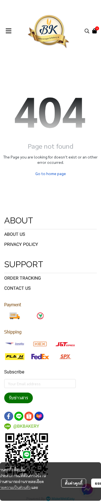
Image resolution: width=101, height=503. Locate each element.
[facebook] (8, 416)
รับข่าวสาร (18, 397)
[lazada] (39, 416)
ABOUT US (14, 234)
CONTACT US (17, 288)
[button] (87, 31)
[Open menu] (8, 31)
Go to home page (50, 173)
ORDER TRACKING (22, 278)
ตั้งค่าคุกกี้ (73, 483)
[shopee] (28, 416)
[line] (18, 416)
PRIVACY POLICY (21, 244)
